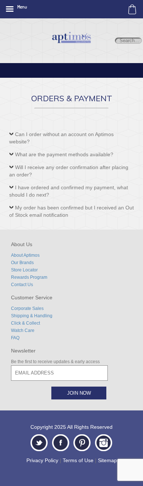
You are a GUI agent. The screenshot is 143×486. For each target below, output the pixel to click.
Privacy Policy (42, 460)
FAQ (15, 337)
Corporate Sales (27, 308)
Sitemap (107, 460)
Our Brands (22, 262)
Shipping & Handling (31, 315)
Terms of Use (78, 460)
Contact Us (22, 284)
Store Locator (24, 270)
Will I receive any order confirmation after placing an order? (68, 171)
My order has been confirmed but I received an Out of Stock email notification (71, 211)
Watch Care (22, 330)
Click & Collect (25, 323)
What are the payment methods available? (64, 154)
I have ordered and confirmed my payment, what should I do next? (68, 191)
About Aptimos (25, 255)
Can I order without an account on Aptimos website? (61, 138)
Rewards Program (29, 277)
